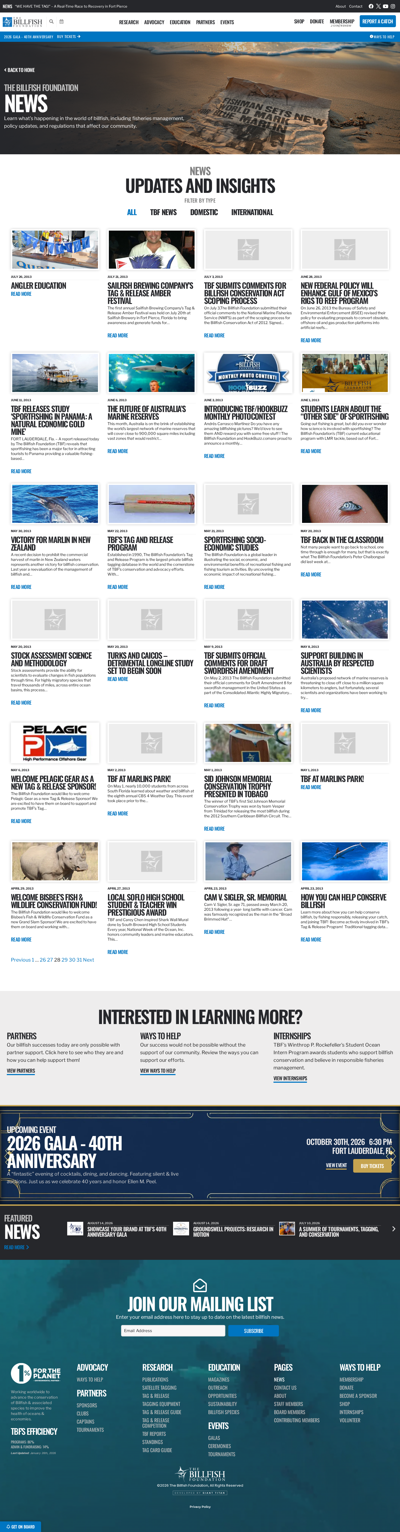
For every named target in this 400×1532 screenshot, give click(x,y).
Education (180, 22)
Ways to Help (160, 1035)
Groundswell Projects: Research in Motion (127, 1231)
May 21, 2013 (214, 531)
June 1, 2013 (310, 400)
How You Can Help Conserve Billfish (343, 900)
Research (129, 22)
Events (227, 22)
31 (79, 960)
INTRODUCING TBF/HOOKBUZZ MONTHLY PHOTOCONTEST (245, 412)
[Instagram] (393, 6)
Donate (317, 21)
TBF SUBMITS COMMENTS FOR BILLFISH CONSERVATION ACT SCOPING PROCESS (245, 292)
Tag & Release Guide (161, 1411)
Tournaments (90, 1429)
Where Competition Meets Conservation (327, 1231)
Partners (205, 22)
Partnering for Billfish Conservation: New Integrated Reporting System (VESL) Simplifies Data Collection (102, 6)
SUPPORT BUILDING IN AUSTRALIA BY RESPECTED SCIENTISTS (337, 662)
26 (43, 960)
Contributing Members (297, 1420)
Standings (152, 1441)
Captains (85, 1421)
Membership (342, 21)
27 (50, 960)
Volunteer (350, 1420)
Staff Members (288, 1403)
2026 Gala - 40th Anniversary (28, 36)
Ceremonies (219, 1445)
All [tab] (132, 211)
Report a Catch (377, 21)
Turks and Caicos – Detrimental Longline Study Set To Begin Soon (150, 662)
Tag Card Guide (157, 1449)
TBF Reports (154, 1433)
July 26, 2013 (21, 277)
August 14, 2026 (100, 1223)
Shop (299, 21)
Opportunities (222, 1395)
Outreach (217, 1387)
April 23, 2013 (215, 888)
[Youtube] (386, 6)
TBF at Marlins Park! (332, 778)
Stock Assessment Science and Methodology (51, 658)
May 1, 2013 (213, 770)
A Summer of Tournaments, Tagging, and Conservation (233, 1231)
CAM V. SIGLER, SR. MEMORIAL (245, 897)
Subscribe (253, 1330)
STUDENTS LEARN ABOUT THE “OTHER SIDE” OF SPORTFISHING (345, 412)
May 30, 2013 (21, 531)
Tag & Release (155, 1395)
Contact (355, 6)
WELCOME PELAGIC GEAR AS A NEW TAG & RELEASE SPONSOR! (53, 782)
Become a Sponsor (358, 1395)
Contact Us (285, 1387)
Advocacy (154, 22)
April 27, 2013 (118, 888)
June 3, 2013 (213, 400)
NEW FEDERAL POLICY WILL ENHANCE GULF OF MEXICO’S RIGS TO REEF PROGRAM (339, 292)
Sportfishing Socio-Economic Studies (235, 543)
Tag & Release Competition (155, 1423)
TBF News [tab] (163, 211)
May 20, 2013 (311, 531)
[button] (393, 1228)
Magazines (218, 1379)
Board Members (289, 1411)
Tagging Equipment (161, 1403)
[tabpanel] (200, 596)
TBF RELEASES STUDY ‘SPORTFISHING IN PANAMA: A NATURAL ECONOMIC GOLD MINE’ (51, 420)
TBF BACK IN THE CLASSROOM (342, 539)
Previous (21, 960)
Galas (214, 1437)
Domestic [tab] (204, 211)
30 (72, 960)
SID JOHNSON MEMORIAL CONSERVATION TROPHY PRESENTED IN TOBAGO (238, 786)
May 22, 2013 (117, 531)
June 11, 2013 (21, 400)
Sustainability (222, 1403)
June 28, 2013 (311, 277)
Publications (155, 1379)
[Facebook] (371, 6)
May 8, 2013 (310, 647)
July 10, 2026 (203, 1223)
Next (88, 960)
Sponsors (87, 1405)
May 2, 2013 (116, 770)
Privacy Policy (200, 1507)
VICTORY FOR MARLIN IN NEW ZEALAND (50, 543)
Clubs (83, 1413)
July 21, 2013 (117, 277)
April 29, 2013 (22, 888)
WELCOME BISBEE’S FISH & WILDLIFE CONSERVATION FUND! (54, 900)
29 (64, 960)
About (341, 6)
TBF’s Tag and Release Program (140, 543)
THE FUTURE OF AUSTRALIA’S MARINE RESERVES (146, 412)
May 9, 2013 (213, 647)
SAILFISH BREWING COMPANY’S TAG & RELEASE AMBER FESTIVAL (150, 292)
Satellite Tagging (159, 1387)
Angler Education (38, 285)
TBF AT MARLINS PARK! (138, 778)
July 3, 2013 (213, 277)
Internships (291, 1035)
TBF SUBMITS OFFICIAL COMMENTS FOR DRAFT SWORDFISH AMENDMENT (238, 662)
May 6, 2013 (20, 770)
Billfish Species (223, 1411)
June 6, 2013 (117, 400)
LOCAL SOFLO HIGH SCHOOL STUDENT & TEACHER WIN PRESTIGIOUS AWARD (145, 904)
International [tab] (252, 211)
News (7, 6)
